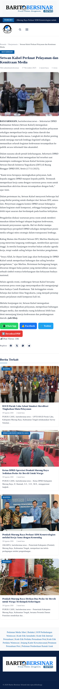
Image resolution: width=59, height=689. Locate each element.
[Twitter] (17, 345)
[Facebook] (11, 345)
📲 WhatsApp (9, 326)
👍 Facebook (28, 326)
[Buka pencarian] (20, 29)
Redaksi (31, 632)
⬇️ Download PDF (11, 333)
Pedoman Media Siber (16, 632)
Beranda (3, 44)
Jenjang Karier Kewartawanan (34, 643)
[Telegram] (29, 345)
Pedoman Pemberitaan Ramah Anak (37, 646)
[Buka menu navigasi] (27, 29)
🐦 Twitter (45, 326)
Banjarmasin (13, 44)
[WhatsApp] (23, 345)
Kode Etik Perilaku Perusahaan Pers (30, 639)
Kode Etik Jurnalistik (26, 636)
